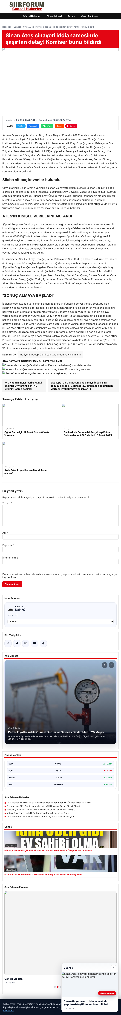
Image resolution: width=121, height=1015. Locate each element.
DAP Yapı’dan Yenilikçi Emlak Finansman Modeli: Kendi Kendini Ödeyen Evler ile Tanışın (49, 802)
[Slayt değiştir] (55, 987)
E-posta (8, 545)
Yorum (7, 503)
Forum (71, 16)
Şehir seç (13, 615)
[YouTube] (34, 643)
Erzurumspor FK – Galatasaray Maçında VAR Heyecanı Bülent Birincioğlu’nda (44, 806)
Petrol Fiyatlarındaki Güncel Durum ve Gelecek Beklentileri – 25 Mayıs (41, 809)
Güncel (17, 27)
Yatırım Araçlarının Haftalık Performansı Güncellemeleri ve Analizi (38, 813)
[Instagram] (25, 643)
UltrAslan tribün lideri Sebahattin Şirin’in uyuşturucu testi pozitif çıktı (40, 816)
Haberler (6, 27)
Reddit (59, 126)
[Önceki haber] (104, 665)
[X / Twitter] (16, 643)
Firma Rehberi (54, 16)
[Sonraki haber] (111, 665)
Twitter (20, 126)
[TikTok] (43, 643)
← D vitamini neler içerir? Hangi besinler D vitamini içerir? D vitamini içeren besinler (23, 385)
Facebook (33, 126)
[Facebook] (8, 643)
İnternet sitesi (10, 557)
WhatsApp (47, 126)
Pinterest (71, 126)
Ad (5, 532)
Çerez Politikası (89, 16)
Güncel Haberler (31, 16)
